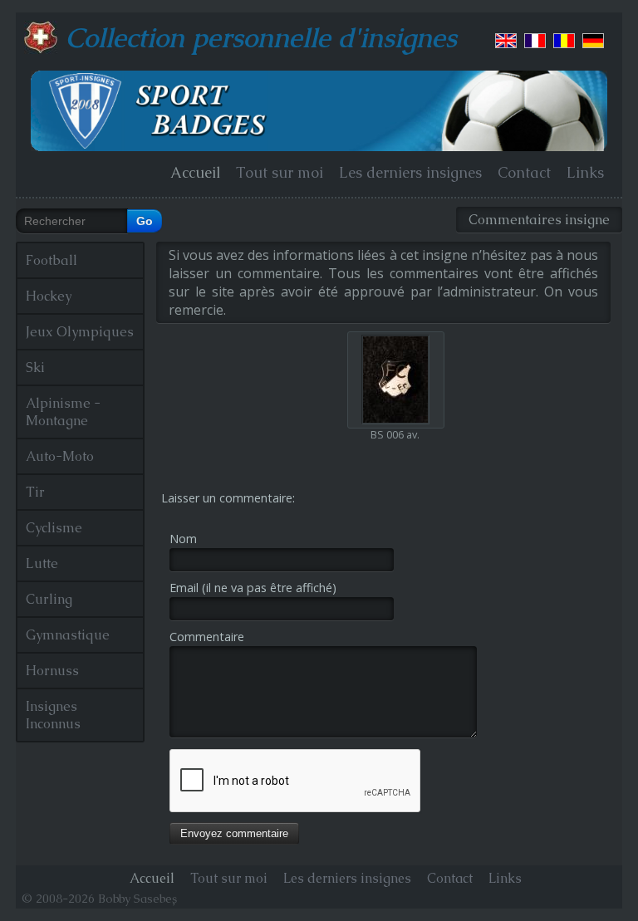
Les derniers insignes (410, 173)
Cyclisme (54, 527)
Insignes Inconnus (53, 715)
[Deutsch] (593, 40)
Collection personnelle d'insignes (261, 38)
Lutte (42, 563)
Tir (35, 492)
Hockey (48, 296)
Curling (49, 599)
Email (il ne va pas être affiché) (252, 587)
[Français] (535, 40)
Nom (183, 538)
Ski (35, 367)
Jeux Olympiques (80, 331)
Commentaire (206, 636)
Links (585, 173)
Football (51, 260)
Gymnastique (68, 635)
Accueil (195, 173)
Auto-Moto (60, 456)
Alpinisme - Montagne (63, 411)
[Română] (564, 40)
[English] (506, 40)
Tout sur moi (279, 173)
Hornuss (52, 670)
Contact (524, 173)
